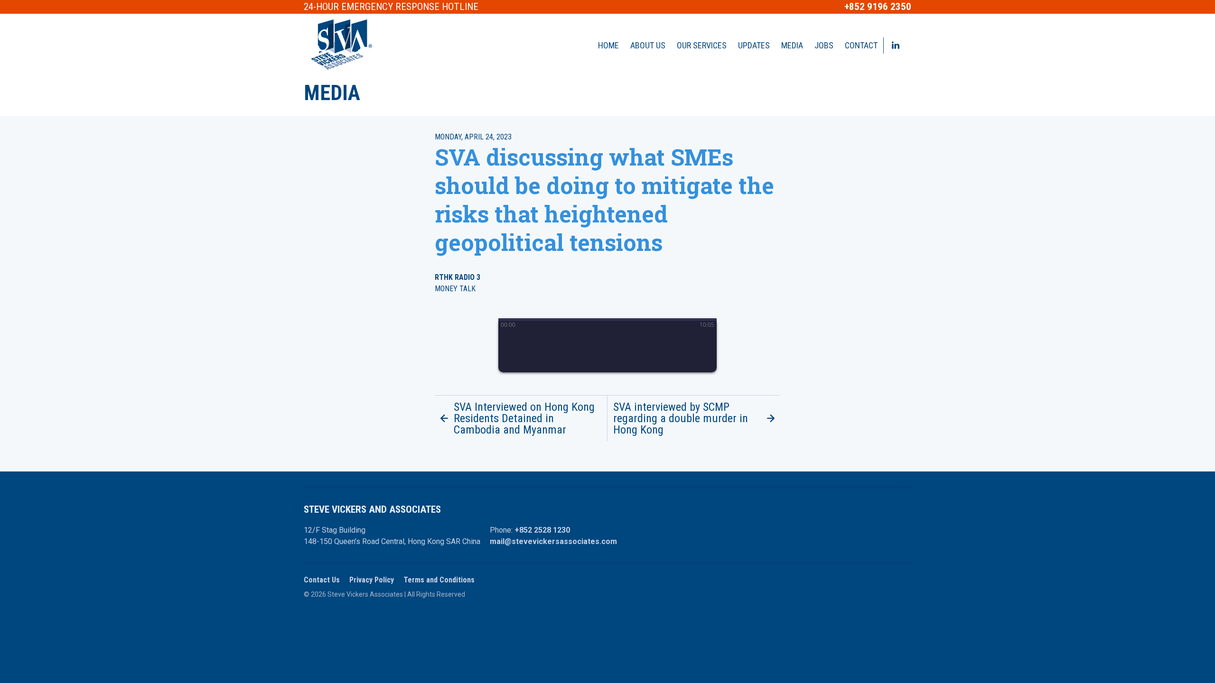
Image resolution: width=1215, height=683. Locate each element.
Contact (861, 45)
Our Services (702, 45)
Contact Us (322, 579)
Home (608, 45)
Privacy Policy (371, 579)
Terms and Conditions (439, 579)
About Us (647, 45)
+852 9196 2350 (877, 7)
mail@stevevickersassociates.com (553, 541)
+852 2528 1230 (542, 530)
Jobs (823, 45)
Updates (754, 45)
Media (792, 45)
